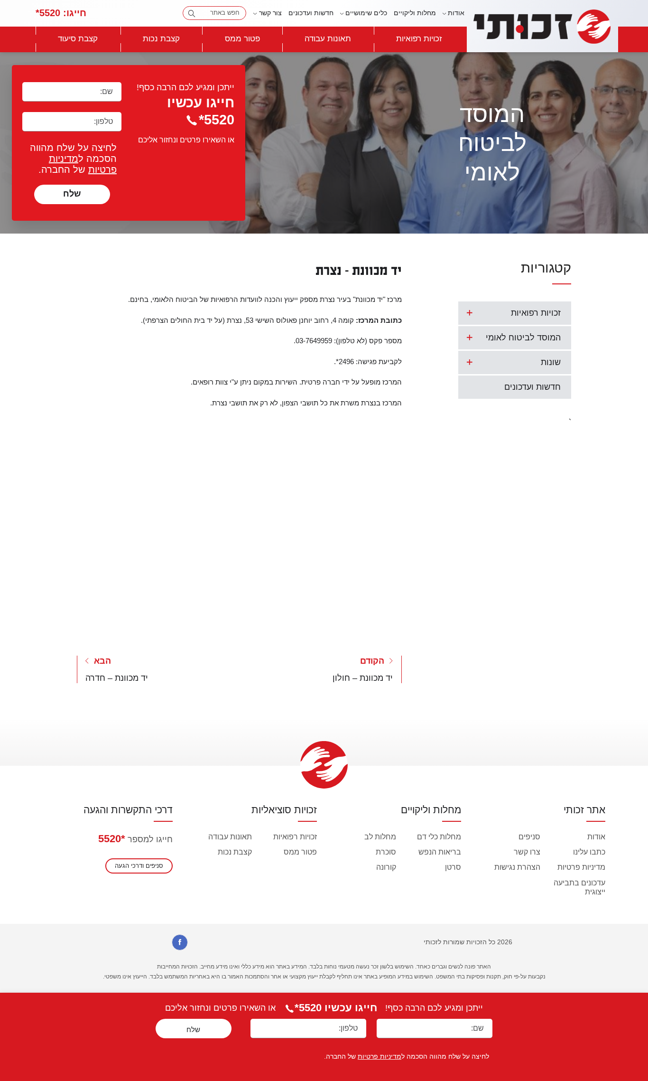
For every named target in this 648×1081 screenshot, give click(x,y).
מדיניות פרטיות (581, 867)
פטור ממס (242, 38)
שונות (551, 362)
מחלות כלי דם (439, 837)
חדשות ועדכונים (310, 13)
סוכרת (386, 852)
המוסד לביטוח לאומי (523, 337)
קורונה (386, 867)
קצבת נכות (161, 38)
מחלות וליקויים (415, 13)
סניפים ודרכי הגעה (139, 865)
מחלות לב (380, 837)
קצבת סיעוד (78, 38)
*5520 (111, 839)
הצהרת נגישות (517, 867)
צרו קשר (527, 852)
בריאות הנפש (439, 852)
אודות (596, 837)
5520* (61, 13)
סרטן (453, 867)
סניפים (529, 837)
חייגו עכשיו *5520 (336, 1008)
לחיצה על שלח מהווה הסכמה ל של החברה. (73, 158)
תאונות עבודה (328, 38)
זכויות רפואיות (419, 38)
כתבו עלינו (589, 852)
